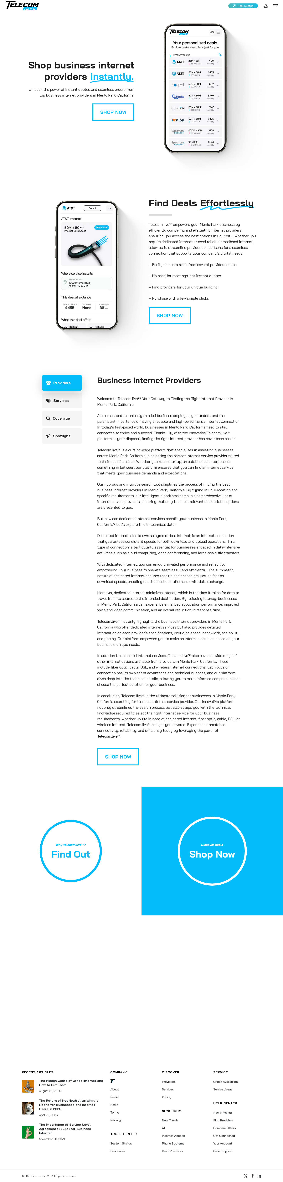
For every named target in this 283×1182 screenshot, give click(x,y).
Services (168, 1089)
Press (114, 1097)
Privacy (115, 1120)
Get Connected (224, 1136)
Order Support (223, 1151)
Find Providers (223, 1120)
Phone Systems (173, 1143)
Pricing (166, 1097)
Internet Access (173, 1136)
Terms (114, 1112)
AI (163, 1128)
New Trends (170, 1120)
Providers (168, 1082)
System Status (121, 1143)
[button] (275, 6)
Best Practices (172, 1151)
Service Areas (223, 1089)
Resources (118, 1151)
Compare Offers (224, 1128)
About (114, 1089)
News (114, 1105)
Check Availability (225, 1082)
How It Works (222, 1112)
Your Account (222, 1143)
